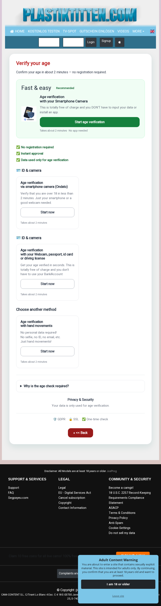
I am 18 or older (118, 584)
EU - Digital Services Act (74, 493)
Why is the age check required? (46, 386)
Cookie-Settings (119, 528)
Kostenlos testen (44, 31)
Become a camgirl (121, 488)
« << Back (80, 432)
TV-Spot (69, 31)
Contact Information (72, 508)
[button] (152, 31)
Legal (62, 488)
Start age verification (90, 122)
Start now (48, 212)
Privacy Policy (118, 518)
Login (91, 42)
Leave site (118, 595)
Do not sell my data (122, 533)
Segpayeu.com (18, 498)
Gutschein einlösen (97, 31)
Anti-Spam (116, 523)
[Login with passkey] (119, 42)
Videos (123, 31)
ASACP (114, 508)
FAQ (11, 493)
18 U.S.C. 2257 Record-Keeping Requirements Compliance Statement (130, 498)
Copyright (64, 503)
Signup (106, 41)
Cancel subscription (71, 498)
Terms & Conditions (122, 513)
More (137, 31)
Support (13, 488)
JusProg (111, 471)
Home (20, 31)
